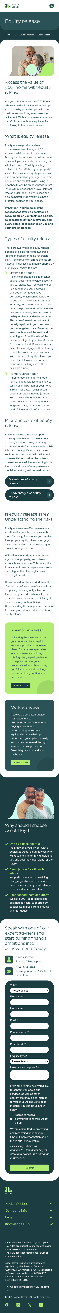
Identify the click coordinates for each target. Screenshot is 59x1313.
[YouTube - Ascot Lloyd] (41, 1305)
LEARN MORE (20, 762)
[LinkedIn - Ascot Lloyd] (18, 1305)
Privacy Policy (30, 1140)
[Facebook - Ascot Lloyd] (6, 1305)
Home (7, 35)
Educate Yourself (27, 35)
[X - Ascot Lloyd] (29, 1305)
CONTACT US (20, 685)
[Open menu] (51, 6)
